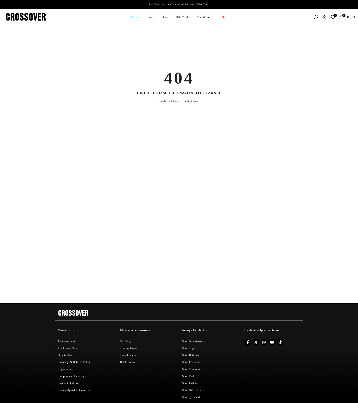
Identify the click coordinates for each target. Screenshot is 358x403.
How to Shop (65, 355)
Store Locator (128, 355)
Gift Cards (182, 17)
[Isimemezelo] (179, 4)
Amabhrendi (205, 17)
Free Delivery (155, 4)
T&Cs (206, 4)
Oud (166, 17)
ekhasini (176, 101)
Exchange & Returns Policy (74, 362)
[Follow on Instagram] (263, 342)
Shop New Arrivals (193, 341)
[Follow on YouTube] (272, 342)
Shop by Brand (191, 397)
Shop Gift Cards (191, 390)
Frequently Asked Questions (74, 390)
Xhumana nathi (67, 341)
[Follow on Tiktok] (280, 342)
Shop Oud (188, 376)
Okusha (135, 17)
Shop (150, 17)
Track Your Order (68, 348)
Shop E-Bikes (190, 383)
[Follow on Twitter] (255, 342)
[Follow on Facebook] (247, 342)
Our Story (126, 341)
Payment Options (68, 383)
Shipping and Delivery (71, 376)
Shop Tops (188, 348)
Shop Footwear (191, 362)
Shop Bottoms (190, 355)
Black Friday (127, 362)
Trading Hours (128, 348)
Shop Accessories (192, 369)
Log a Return (65, 369)
